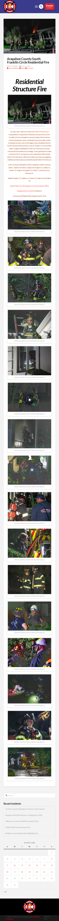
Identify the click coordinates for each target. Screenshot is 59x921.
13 (37, 865)
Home (23, 68)
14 (44, 865)
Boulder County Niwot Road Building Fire (21, 833)
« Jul (5, 892)
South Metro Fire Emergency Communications (27, 186)
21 (44, 872)
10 (15, 865)
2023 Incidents (13, 68)
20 (37, 872)
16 (7, 872)
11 (22, 865)
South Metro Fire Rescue (39, 132)
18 (22, 872)
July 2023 (29, 68)
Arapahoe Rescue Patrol (26, 191)
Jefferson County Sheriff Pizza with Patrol (22, 821)
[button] (36, 6)
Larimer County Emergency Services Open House (25, 809)
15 (52, 865)
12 (29, 865)
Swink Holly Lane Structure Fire (17, 827)
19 (29, 872)
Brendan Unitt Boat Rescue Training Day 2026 (23, 815)
